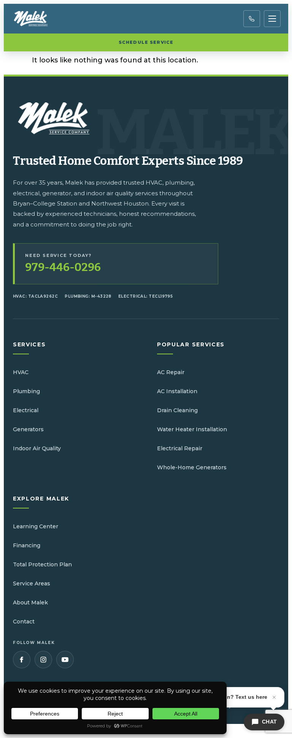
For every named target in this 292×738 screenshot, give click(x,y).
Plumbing (26, 391)
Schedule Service (146, 42)
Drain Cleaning (177, 410)
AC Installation (177, 391)
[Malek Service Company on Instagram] (43, 659)
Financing (26, 545)
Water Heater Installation (192, 429)
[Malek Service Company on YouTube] (65, 659)
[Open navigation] (272, 18)
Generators (28, 429)
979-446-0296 (63, 267)
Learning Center (35, 526)
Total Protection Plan (42, 564)
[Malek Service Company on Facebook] (21, 659)
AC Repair (170, 372)
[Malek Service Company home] (35, 18)
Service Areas (31, 583)
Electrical (25, 410)
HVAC (21, 372)
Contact (24, 621)
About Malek (30, 602)
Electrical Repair (179, 448)
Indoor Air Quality (37, 448)
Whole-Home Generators (192, 467)
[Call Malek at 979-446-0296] (251, 18)
